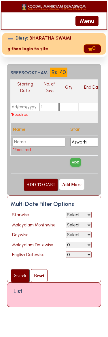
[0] (90, 48)
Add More (72, 184)
